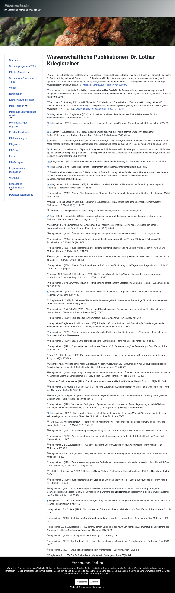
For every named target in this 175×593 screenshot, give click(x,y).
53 (48, 123)
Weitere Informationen (80, 587)
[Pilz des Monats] (28, 72)
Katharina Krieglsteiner (21, 99)
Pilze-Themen (16, 105)
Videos (13, 87)
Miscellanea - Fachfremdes (16, 186)
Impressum (98, 587)
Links (12, 156)
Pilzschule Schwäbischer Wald (22, 114)
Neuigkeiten (15, 93)
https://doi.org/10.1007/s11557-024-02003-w (105, 85)
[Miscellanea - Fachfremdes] (11, 190)
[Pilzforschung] (25, 138)
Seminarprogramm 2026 (22, 66)
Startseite (14, 60)
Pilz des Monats (17, 72)
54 (48, 114)
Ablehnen (94, 582)
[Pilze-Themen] (26, 106)
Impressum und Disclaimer (17, 170)
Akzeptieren (82, 582)
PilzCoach (14, 150)
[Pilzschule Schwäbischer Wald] (11, 117)
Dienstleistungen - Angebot (19, 124)
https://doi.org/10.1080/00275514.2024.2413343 (99, 109)
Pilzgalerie (14, 144)
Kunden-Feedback (19, 132)
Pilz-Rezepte (16, 162)
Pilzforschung (16, 138)
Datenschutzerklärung (21, 194)
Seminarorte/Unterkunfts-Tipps (23, 80)
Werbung (14, 178)
